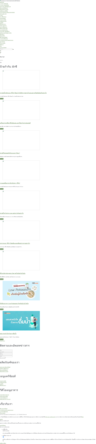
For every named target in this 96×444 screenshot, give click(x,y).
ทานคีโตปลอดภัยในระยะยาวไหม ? (10, 153)
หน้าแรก (1, 60)
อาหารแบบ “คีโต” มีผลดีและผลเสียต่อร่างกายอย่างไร (15, 243)
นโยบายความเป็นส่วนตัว (50, 416)
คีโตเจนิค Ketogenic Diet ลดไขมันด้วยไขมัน (12, 273)
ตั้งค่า (83, 416)
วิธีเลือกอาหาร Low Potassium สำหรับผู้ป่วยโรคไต (14, 303)
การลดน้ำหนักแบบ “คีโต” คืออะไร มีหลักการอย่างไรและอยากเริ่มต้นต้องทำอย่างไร (23, 93)
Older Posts (2, 340)
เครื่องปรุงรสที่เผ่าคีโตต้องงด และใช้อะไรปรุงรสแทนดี (15, 123)
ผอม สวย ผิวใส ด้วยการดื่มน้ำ (8, 333)
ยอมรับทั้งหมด (3, 425)
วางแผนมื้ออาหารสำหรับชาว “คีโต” (10, 183)
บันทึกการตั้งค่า (3, 443)
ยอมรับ (1, 419)
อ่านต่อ (1, 98)
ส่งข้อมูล (3, 357)
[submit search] (13, 49)
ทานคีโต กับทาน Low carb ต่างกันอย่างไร (12, 213)
